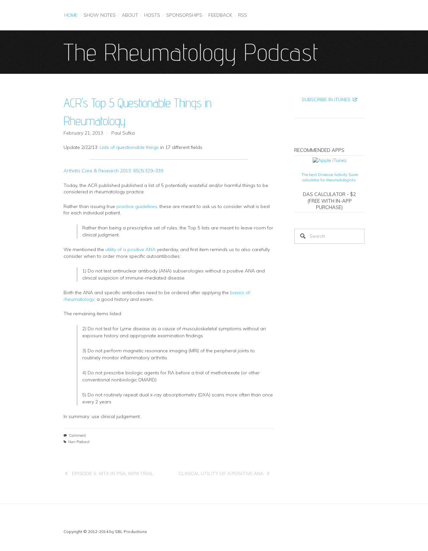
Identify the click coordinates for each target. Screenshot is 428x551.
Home (71, 15)
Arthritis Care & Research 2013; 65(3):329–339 (113, 171)
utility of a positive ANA (130, 249)
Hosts (152, 15)
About (130, 15)
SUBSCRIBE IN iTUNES (326, 100)
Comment (77, 435)
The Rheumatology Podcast (191, 52)
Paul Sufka (123, 133)
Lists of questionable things (129, 147)
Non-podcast (79, 441)
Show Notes (100, 15)
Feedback (220, 15)
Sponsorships (184, 15)
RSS (242, 15)
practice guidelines (136, 206)
